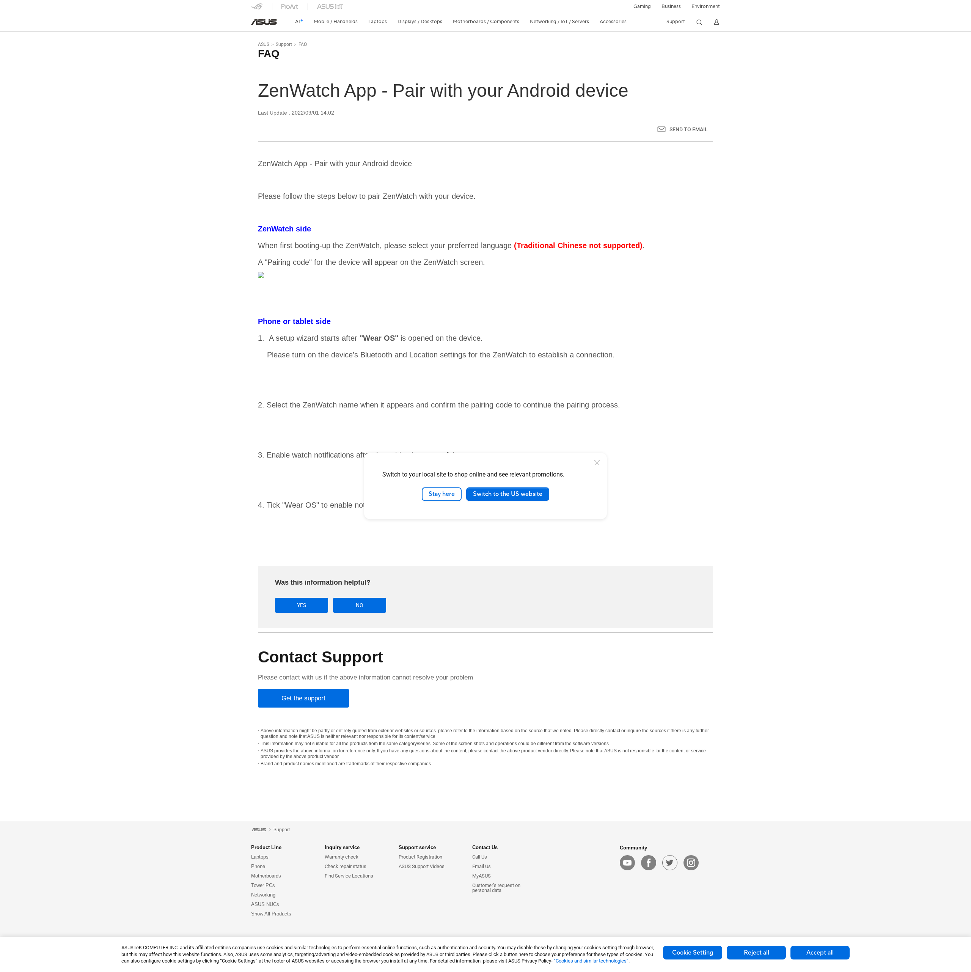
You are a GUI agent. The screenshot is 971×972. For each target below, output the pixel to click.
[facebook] (648, 862)
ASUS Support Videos (422, 866)
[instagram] (691, 862)
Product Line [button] (266, 847)
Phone (258, 866)
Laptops (260, 856)
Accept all (820, 952)
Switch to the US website (507, 494)
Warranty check (341, 856)
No (359, 605)
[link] (264, 22)
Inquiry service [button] (342, 847)
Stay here (442, 494)
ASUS (263, 44)
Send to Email (688, 129)
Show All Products (271, 913)
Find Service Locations (349, 875)
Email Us (481, 866)
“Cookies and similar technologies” (591, 961)
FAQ (303, 44)
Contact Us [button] (485, 847)
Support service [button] (417, 847)
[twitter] (669, 862)
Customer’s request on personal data (496, 888)
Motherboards (266, 875)
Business (671, 6)
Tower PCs (263, 885)
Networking (263, 894)
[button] (642, 6)
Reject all (756, 952)
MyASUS (481, 875)
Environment (705, 6)
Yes (301, 605)
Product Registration (420, 856)
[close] (597, 462)
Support (284, 44)
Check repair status (345, 866)
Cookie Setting (692, 952)
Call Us (479, 856)
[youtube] (627, 862)
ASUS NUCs (265, 904)
